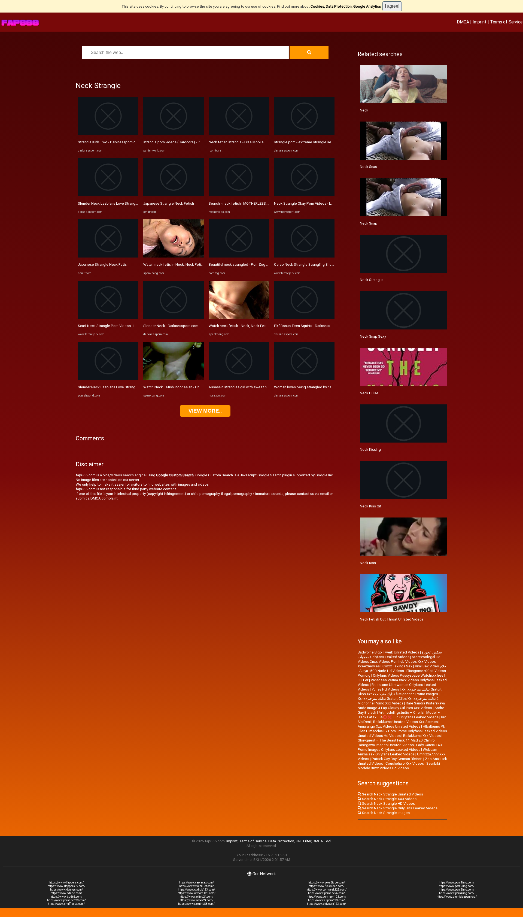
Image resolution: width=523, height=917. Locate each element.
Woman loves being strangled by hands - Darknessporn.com (322, 387)
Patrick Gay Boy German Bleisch (397, 758)
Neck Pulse (369, 393)
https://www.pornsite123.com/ (66, 900)
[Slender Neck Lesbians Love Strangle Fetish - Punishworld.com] (108, 378)
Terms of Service (506, 22)
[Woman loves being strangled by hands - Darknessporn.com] (304, 378)
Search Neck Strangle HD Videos (388, 803)
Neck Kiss (368, 563)
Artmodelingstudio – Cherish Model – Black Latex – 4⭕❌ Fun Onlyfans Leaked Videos (399, 714)
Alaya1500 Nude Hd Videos (381, 670)
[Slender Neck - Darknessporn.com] (173, 317)
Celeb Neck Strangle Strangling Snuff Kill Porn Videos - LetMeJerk (327, 264)
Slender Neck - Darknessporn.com (170, 325)
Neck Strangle (371, 279)
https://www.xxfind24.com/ (196, 896)
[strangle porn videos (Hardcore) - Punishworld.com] (173, 134)
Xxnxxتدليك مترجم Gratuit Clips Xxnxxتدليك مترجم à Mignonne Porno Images (400, 691)
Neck (364, 110)
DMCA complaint (104, 498)
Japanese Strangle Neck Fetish (103, 264)
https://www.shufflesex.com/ (66, 904)
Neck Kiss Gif (370, 506)
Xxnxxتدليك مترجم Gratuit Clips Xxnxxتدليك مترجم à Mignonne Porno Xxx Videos (398, 701)
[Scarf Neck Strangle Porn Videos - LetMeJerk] (108, 317)
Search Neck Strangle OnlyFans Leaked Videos (399, 808)
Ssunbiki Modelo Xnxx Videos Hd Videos (399, 765)
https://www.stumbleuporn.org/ (457, 896)
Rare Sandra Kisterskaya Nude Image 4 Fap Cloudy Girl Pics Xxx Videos (401, 705)
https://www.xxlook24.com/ (196, 900)
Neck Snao (368, 166)
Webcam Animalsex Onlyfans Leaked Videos (397, 751)
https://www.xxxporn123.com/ (196, 893)
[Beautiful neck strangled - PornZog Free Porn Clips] (239, 256)
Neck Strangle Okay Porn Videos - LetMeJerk (310, 203)
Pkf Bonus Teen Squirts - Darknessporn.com (309, 325)
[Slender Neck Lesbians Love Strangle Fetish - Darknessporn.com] (108, 195)
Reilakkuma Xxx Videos (422, 735)
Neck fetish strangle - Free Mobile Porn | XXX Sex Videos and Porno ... (265, 142)
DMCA (463, 22)
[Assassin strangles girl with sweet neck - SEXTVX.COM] (239, 378)
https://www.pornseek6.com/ (326, 893)
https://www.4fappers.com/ (66, 882)
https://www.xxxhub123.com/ (196, 889)
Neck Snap (368, 223)
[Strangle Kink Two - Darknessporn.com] (108, 134)
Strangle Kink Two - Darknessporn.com (109, 142)
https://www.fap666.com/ (66, 896)
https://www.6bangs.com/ (66, 889)
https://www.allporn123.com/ (326, 900)
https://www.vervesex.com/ (196, 882)
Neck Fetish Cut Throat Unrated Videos (392, 619)
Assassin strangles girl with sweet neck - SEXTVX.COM (253, 387)
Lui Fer (363, 680)
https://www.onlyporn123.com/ (326, 904)
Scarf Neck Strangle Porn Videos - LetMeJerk (114, 325)
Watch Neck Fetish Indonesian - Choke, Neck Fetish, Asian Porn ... (196, 387)
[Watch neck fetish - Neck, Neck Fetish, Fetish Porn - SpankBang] (173, 256)
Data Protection (281, 841)
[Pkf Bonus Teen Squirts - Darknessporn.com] (304, 317)
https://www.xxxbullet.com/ (196, 886)
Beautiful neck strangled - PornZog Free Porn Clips (250, 264)
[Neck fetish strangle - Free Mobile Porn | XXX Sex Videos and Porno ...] (239, 134)
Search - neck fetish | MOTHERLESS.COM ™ (243, 203)
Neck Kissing (370, 449)
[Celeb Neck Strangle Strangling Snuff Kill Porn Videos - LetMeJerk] (304, 256)
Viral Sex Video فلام (430, 666)
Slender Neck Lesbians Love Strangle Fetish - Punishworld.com (129, 387)
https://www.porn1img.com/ (456, 882)
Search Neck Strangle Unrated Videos (392, 794)
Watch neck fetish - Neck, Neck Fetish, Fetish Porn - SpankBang (194, 264)
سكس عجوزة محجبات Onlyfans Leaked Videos (400, 654)
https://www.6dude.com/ (66, 893)
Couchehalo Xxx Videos (404, 763)
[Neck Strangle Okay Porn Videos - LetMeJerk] (304, 195)
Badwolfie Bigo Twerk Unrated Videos (388, 652)
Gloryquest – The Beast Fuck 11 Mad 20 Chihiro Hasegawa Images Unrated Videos (396, 742)
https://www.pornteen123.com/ (326, 896)
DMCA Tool (322, 841)
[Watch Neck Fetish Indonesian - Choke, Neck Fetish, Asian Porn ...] (173, 378)
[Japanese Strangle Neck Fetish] (108, 256)
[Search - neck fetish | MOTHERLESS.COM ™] (239, 195)
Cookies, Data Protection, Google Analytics (346, 6)
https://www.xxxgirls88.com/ (196, 904)
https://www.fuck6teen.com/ (326, 886)
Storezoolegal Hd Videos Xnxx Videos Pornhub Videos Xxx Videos (399, 659)
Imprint (479, 22)
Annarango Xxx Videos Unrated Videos (389, 726)
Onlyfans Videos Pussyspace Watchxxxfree (408, 675)
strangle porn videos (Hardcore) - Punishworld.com (184, 142)
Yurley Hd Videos (385, 689)
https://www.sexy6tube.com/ (326, 882)
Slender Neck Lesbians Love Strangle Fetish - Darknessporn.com (130, 203)
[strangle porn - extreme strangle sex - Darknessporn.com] (304, 134)
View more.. (205, 411)
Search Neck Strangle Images (385, 812)
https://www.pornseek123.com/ (326, 889)
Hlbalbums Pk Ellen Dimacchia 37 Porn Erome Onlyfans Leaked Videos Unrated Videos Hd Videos (402, 731)
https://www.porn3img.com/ (456, 889)
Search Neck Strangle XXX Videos (388, 799)
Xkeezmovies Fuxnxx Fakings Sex (385, 666)
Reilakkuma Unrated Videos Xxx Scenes (405, 721)
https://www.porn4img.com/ (456, 893)
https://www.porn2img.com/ (456, 886)
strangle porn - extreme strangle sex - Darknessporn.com (320, 142)
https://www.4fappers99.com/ (66, 886)
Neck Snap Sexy (373, 336)
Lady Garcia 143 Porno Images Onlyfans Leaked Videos (400, 747)
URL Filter (303, 841)
